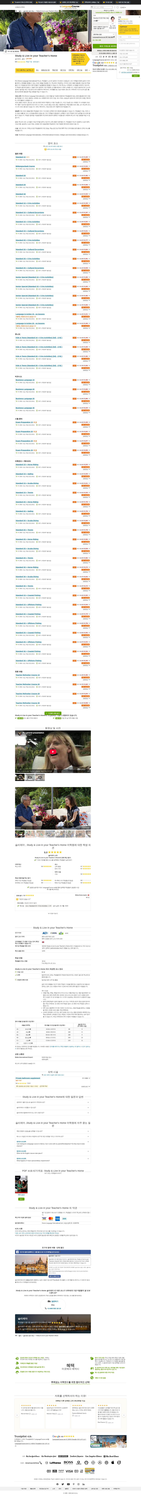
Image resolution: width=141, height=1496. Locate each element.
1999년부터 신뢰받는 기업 (92, 2)
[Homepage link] (16, 11)
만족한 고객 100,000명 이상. (70, 2)
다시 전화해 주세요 (134, 70)
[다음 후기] (124, 1415)
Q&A (86, 70)
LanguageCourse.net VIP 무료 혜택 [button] (103, 37)
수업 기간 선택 (124, 53)
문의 (60, 1488)
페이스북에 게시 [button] (54, 1276)
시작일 (95, 21)
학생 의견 (55, 70)
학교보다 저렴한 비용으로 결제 (47, 2)
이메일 (131, 68)
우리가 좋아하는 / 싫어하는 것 (24, 70)
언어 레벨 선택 (124, 60)
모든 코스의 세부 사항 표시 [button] (53, 146)
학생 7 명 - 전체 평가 (32, 62)
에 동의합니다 (130, 72)
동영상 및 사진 (45, 70)
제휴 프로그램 (106, 1488)
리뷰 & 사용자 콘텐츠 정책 (79, 1488)
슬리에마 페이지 (65, 1327)
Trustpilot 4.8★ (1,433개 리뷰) (23, 2)
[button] (129, 50)
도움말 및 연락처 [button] (20, 7)
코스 (37, 70)
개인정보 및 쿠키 (44, 1488)
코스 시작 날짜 (124, 57)
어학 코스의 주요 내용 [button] (54, 149)
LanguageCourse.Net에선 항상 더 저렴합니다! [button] (109, 12)
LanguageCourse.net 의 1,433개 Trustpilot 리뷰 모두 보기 (32, 1445)
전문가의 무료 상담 (123, 2)
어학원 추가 (116, 1488)
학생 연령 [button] (18, 958)
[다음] (89, 70)
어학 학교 (71, 70)
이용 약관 (23, 1488)
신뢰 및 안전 (94, 1488)
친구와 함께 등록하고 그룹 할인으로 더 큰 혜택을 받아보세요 (40, 1252)
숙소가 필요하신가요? (126, 64)
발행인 (67, 1488)
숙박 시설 (79, 70)
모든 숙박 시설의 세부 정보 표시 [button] (53, 1075)
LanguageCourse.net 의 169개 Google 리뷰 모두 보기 (69, 1439)
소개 (53, 1488)
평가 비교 (63, 70)
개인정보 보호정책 (126, 72)
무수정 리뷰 (109, 2)
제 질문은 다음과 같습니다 (127, 50)
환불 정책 (32, 1488)
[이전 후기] (17, 1415)
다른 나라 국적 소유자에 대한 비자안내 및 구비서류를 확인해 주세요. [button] (37, 1233)
